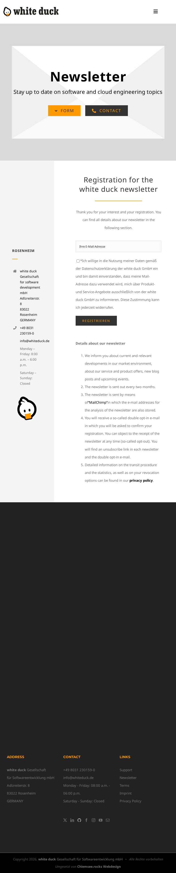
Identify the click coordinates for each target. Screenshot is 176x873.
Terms (124, 785)
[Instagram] (93, 820)
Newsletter (128, 777)
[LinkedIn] (72, 820)
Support (126, 770)
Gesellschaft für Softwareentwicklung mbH (80, 859)
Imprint (126, 793)
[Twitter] (65, 820)
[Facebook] (86, 820)
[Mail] (108, 820)
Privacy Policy (130, 801)
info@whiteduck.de (35, 341)
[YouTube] (100, 820)
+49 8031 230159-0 (79, 770)
